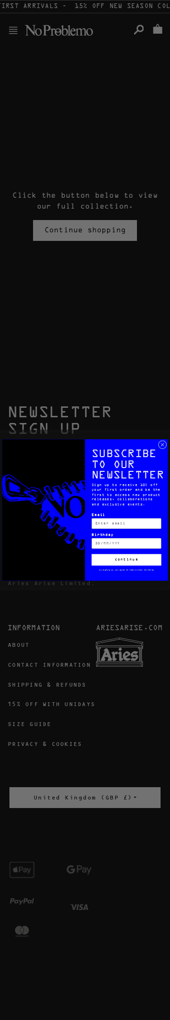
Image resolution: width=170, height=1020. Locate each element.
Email (98, 515)
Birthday (103, 535)
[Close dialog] (162, 445)
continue (126, 560)
